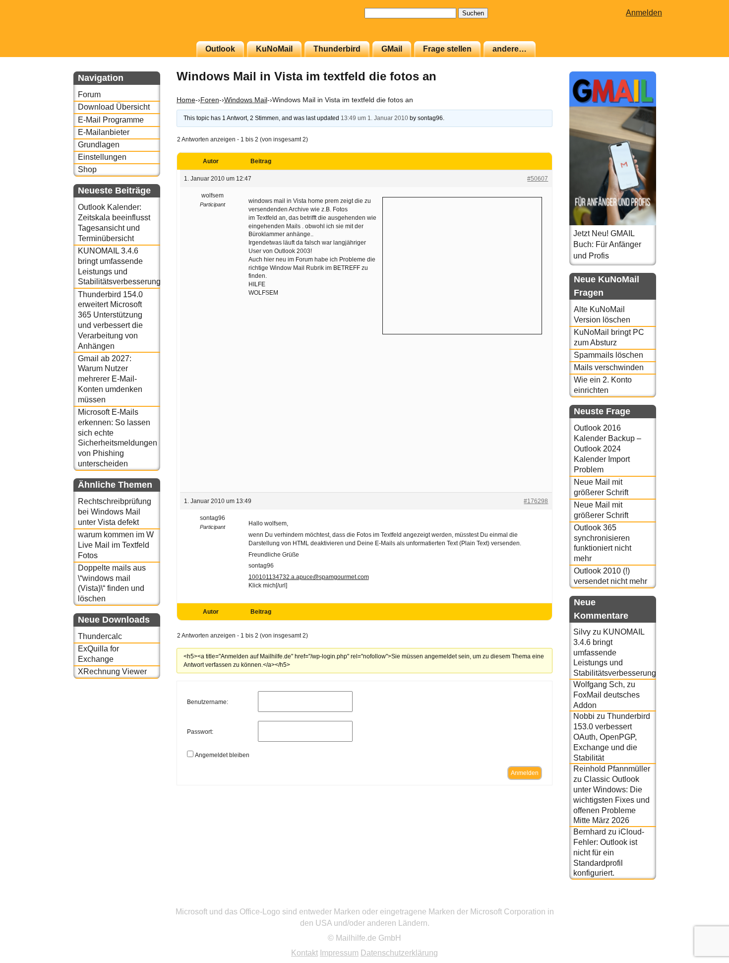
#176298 (536, 501)
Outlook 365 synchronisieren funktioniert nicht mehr (602, 543)
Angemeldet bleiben (222, 755)
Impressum (339, 953)
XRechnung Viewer (112, 671)
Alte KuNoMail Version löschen (602, 314)
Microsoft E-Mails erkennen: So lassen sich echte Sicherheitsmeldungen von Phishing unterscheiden (117, 438)
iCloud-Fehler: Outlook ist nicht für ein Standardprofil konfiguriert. (608, 852)
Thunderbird (337, 49)
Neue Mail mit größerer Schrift (601, 487)
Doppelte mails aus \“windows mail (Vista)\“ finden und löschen (112, 583)
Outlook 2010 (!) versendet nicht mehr (610, 576)
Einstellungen (102, 157)
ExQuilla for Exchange (98, 653)
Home (186, 100)
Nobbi (584, 716)
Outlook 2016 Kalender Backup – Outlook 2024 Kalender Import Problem (607, 448)
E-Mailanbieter (103, 132)
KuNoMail (274, 49)
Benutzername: (207, 702)
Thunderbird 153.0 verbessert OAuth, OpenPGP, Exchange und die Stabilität (611, 737)
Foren (209, 100)
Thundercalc (100, 636)
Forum (89, 94)
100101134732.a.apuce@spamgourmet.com (308, 577)
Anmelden (644, 12)
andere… (509, 49)
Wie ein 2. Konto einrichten (603, 385)
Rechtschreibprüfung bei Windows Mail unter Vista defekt (114, 511)
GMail (391, 49)
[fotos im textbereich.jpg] (395, 474)
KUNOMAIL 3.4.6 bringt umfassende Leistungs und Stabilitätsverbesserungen (119, 266)
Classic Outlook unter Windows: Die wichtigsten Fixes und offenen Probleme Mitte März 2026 (611, 800)
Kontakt (304, 953)
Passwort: (200, 731)
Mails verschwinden (609, 367)
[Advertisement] (462, 264)
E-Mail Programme (111, 120)
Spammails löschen (608, 355)
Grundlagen (99, 144)
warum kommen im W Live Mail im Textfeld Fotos (116, 545)
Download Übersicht (114, 107)
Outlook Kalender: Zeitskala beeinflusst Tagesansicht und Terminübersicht (114, 222)
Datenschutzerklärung (399, 953)
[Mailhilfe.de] (127, 25)
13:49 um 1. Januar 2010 (374, 118)
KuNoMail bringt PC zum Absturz (609, 337)
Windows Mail (245, 100)
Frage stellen (447, 49)
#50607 (537, 178)
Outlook (220, 49)
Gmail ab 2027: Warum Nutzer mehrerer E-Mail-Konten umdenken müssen (110, 379)
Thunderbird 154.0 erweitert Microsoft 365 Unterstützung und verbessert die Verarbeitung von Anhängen (110, 320)
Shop (87, 169)
